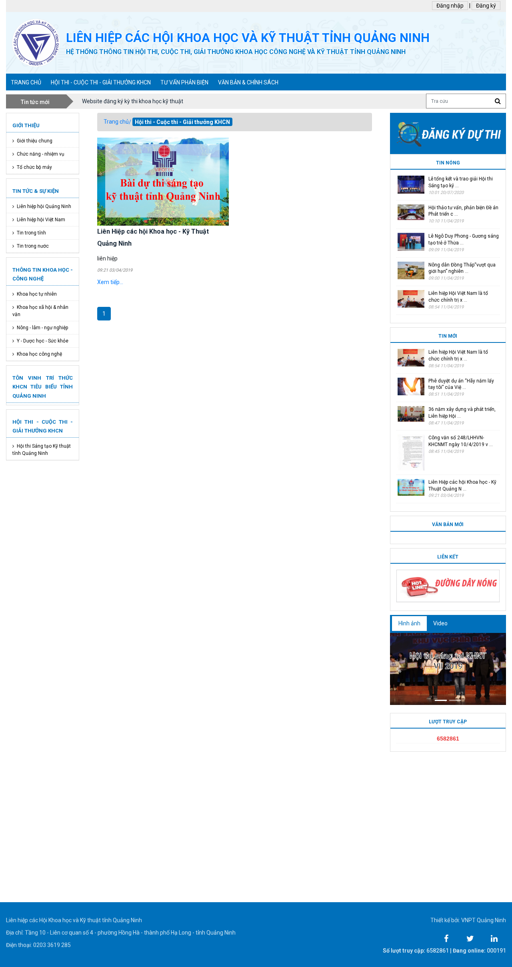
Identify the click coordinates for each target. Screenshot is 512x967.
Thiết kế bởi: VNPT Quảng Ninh (468, 920)
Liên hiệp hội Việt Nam (41, 219)
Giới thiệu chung (34, 141)
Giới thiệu (26, 125)
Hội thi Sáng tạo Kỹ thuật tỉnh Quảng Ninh (41, 449)
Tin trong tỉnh (31, 233)
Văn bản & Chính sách (248, 82)
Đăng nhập (450, 5)
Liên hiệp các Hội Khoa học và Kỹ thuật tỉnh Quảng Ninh (74, 920)
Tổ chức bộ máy (34, 167)
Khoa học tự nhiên (37, 294)
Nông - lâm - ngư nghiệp (42, 327)
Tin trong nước (33, 246)
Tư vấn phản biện (184, 82)
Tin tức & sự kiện (35, 191)
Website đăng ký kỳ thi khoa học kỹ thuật (132, 101)
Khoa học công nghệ (39, 354)
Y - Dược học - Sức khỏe (42, 341)
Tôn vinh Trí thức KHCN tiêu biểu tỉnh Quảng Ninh (42, 386)
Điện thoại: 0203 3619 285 (38, 945)
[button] (399, 669)
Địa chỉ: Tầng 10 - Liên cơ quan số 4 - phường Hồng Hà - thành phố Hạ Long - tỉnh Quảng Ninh (121, 932)
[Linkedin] (494, 937)
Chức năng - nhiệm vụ (40, 154)
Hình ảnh (409, 623)
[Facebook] (446, 937)
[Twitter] (470, 937)
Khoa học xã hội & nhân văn (40, 310)
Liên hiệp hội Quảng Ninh (44, 206)
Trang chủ (116, 121)
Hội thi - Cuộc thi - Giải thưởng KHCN (101, 82)
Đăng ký (486, 5)
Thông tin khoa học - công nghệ (42, 274)
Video (440, 623)
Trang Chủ (26, 82)
